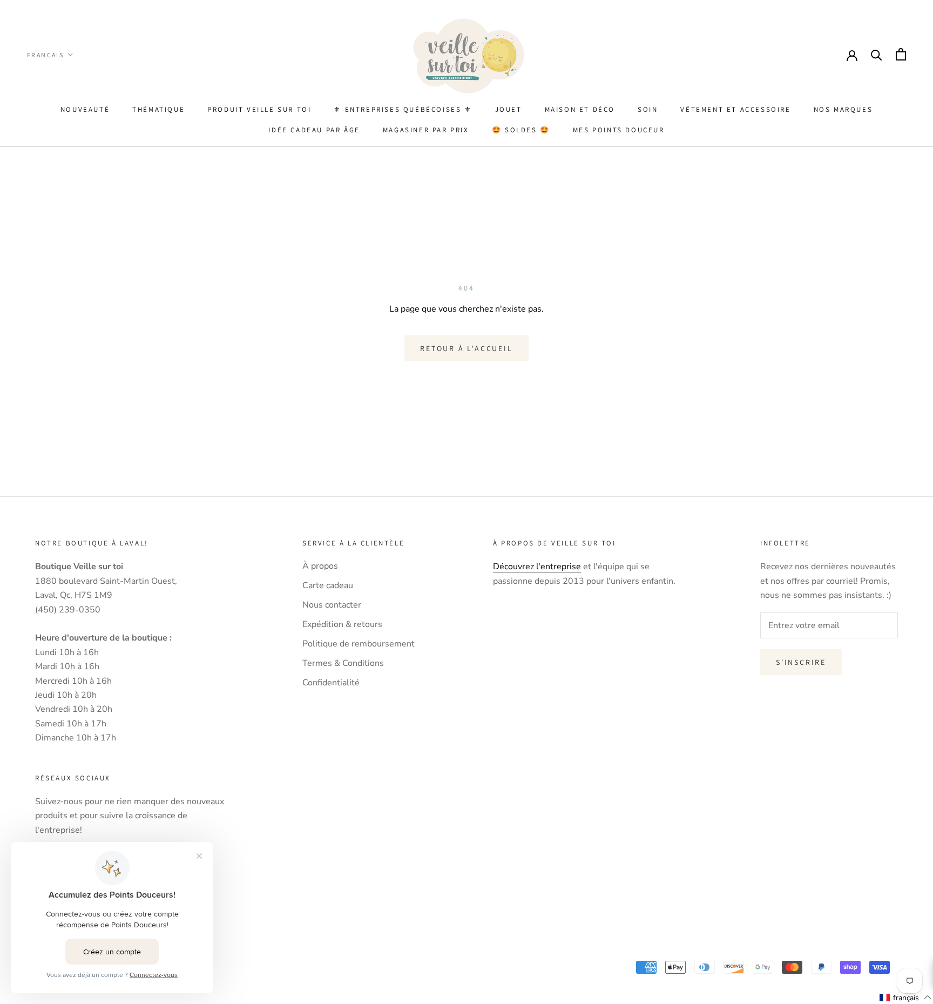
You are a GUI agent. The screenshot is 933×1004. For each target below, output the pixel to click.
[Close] (723, 372)
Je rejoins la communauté (331, 601)
